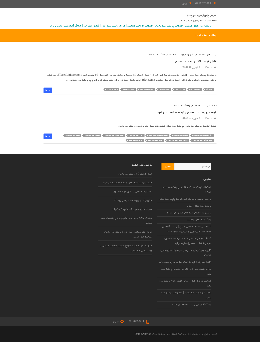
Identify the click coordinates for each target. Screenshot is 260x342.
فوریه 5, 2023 (190, 118)
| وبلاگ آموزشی (73, 26)
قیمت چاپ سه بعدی (73, 135)
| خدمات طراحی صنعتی (141, 26)
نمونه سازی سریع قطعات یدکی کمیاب (132, 209)
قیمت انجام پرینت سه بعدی (114, 135)
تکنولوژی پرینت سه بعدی (180, 54)
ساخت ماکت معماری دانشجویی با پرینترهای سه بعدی (126, 221)
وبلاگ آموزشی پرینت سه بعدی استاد (191, 304)
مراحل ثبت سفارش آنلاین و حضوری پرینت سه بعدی (186, 272)
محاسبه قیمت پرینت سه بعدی (177, 140)
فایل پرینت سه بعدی (146, 89)
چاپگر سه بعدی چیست (199, 219)
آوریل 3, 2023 (189, 67)
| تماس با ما (56, 26)
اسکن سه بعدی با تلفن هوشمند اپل (132, 191)
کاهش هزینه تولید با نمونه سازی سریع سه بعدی (185, 262)
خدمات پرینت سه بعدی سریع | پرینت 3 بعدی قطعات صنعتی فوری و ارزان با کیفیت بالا (186, 229)
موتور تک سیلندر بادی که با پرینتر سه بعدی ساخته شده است (128, 234)
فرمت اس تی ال (112, 89)
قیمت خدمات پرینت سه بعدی (202, 140)
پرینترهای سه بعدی (205, 54)
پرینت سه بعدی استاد (198, 26)
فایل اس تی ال (164, 89)
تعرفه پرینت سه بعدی (181, 135)
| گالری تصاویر (92, 26)
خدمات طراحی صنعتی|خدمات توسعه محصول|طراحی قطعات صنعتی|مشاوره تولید (187, 241)
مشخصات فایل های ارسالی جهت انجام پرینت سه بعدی (185, 283)
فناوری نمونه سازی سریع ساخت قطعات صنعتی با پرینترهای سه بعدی (126, 248)
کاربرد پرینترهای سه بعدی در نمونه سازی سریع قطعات (185, 253)
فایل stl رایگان (180, 89)
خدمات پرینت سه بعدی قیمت (158, 135)
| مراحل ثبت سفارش (114, 26)
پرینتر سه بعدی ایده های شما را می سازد (189, 213)
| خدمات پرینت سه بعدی (169, 26)
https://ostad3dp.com (201, 16)
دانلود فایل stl (195, 89)
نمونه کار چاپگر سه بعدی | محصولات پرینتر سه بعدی (186, 295)
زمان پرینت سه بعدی (136, 135)
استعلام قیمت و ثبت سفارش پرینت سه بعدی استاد (186, 190)
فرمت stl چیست (128, 89)
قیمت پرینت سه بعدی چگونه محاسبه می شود (186, 112)
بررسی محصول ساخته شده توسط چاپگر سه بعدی (185, 199)
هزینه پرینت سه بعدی (155, 140)
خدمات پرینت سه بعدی (203, 105)
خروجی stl (209, 89)
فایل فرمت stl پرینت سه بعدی (195, 61)
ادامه (48, 90)
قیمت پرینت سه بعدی (92, 135)
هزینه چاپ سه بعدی (135, 140)
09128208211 (204, 3)
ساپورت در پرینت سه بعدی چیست (133, 200)
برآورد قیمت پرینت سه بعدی (202, 135)
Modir (208, 67)
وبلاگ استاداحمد (156, 54)
